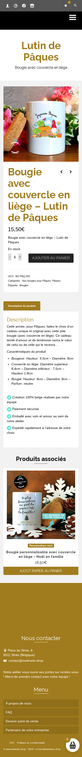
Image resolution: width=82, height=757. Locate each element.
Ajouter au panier (51, 258)
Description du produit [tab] (22, 305)
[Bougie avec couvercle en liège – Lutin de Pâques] (61, 171)
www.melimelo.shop (16, 749)
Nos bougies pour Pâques (36, 280)
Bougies (24, 285)
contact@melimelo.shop (25, 660)
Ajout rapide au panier (41, 571)
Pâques (56, 280)
